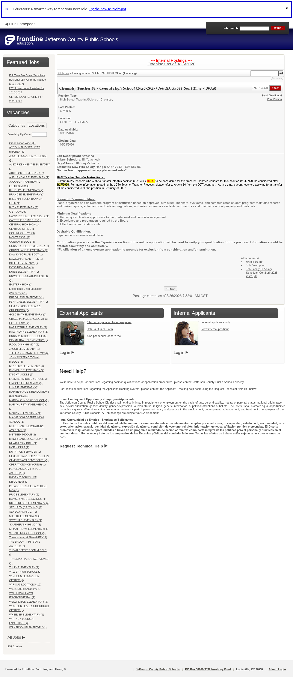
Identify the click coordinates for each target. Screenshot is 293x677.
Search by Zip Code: (19, 134)
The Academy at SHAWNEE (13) (28, 537)
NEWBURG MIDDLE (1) (23, 443)
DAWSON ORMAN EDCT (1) (26, 254)
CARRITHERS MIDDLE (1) (25, 220)
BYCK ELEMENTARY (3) (23, 207)
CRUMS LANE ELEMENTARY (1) (28, 250)
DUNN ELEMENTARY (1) (24, 271)
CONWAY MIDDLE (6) (22, 241)
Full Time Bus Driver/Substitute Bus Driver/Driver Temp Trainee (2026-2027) (27, 80)
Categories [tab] (16, 125)
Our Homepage (22, 24)
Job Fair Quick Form (100, 329)
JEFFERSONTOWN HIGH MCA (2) (29, 353)
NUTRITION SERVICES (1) (25, 451)
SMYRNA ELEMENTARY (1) (25, 520)
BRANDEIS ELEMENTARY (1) (26, 194)
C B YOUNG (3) (18, 211)
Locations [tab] (37, 125)
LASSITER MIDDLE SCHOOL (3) (28, 378)
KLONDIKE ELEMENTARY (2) (26, 370)
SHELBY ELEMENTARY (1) (25, 516)
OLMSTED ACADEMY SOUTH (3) (28, 460)
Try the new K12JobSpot (107, 9)
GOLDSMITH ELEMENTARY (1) (27, 314)
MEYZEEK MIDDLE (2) (22, 434)
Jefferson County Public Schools (158, 669)
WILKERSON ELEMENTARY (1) (28, 627)
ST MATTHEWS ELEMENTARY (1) (29, 528)
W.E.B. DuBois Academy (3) (25, 588)
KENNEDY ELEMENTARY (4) (26, 366)
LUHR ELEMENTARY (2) (23, 387)
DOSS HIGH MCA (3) (21, 267)
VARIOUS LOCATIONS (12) (25, 584)
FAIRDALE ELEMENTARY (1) (26, 297)
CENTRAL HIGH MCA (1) (24, 224)
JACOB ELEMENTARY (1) (24, 348)
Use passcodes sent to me (104, 336)
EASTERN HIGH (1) (20, 284)
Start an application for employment (109, 322)
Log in (65, 352)
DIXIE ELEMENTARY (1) (23, 263)
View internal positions (215, 329)
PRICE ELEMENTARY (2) (24, 494)
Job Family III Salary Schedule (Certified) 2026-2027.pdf (262, 272)
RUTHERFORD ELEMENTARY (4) (29, 503)
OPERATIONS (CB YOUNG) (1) (27, 464)
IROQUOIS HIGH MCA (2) (24, 344)
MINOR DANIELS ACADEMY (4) (28, 438)
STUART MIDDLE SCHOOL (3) (27, 533)
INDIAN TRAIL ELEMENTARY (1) (28, 340)
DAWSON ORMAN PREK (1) (26, 258)
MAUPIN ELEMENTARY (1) (25, 413)
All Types (63, 73)
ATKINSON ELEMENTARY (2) (26, 173)
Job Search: (231, 28)
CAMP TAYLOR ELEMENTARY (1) (29, 216)
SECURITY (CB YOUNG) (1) (25, 507)
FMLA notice (15, 646)
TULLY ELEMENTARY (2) (24, 567)
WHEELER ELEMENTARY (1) (26, 614)
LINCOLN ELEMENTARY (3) (25, 383)
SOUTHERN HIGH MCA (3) (25, 524)
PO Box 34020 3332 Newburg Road (208, 669)
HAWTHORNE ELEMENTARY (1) (28, 331)
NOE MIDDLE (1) (19, 447)
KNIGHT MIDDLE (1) (21, 374)
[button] (287, 9)
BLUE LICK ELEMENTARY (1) (26, 190)
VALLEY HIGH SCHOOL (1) (25, 571)
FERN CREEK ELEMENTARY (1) (28, 301)
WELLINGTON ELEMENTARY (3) (28, 601)
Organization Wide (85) (22, 143)
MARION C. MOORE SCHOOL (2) (28, 400)
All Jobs (14, 637)
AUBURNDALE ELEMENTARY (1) (29, 177)
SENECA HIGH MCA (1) (23, 511)
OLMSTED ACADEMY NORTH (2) (29, 456)
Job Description (255, 265)
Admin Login (277, 669)
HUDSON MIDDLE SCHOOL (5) (28, 336)
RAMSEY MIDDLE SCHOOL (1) (27, 498)
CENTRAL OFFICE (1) (22, 228)
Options (276, 78)
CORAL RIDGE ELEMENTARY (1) (29, 246)
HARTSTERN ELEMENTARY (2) (28, 327)
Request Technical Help (81, 446)
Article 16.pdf (254, 261)
